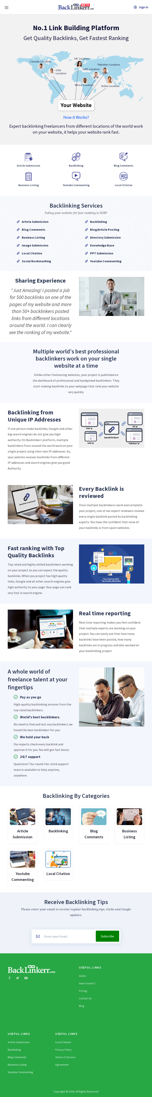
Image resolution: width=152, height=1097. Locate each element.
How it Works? (76, 117)
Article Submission (35, 222)
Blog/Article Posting (104, 229)
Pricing (83, 991)
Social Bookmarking (36, 261)
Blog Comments (33, 229)
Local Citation (32, 253)
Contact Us (85, 998)
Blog (81, 1006)
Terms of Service (65, 1057)
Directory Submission (105, 237)
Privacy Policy (63, 1049)
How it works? (87, 983)
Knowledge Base (102, 245)
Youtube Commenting (106, 261)
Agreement (62, 1064)
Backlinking (98, 222)
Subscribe (107, 936)
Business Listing (33, 237)
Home (82, 976)
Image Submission (35, 245)
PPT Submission (101, 253)
